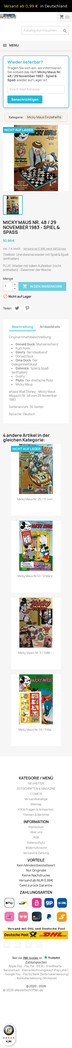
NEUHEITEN (36, 783)
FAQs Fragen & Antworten (36, 809)
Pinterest (27, 308)
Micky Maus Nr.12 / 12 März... (36, 576)
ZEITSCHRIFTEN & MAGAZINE (36, 788)
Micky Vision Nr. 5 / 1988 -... (36, 653)
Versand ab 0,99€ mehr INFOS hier (44, 249)
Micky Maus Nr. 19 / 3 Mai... (36, 729)
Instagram (39, 944)
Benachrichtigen (24, 99)
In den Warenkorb (42, 286)
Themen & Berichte (36, 815)
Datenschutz (36, 842)
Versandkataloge (36, 799)
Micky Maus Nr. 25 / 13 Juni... (36, 499)
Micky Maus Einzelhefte (44, 117)
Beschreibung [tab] (22, 327)
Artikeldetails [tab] (50, 327)
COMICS (36, 794)
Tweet (17, 308)
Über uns (36, 832)
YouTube (17, 944)
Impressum (36, 827)
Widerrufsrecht (36, 848)
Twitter (6, 944)
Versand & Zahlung (36, 853)
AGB (36, 837)
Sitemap (36, 804)
